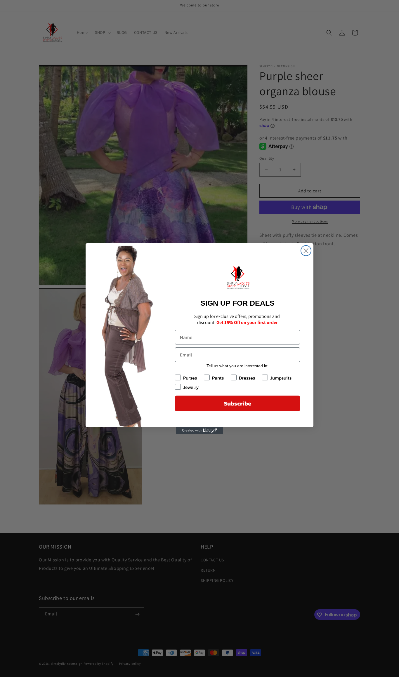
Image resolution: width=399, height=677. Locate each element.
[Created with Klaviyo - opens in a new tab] (199, 430)
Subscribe (237, 403)
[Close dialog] (306, 251)
